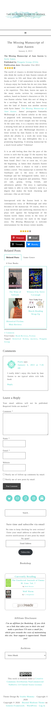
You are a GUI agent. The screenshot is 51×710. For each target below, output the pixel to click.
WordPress (32, 706)
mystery (34, 339)
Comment (8, 411)
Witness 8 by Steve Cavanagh (36, 293)
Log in (42, 706)
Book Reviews (22, 336)
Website (6, 463)
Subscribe (25, 552)
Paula (20, 362)
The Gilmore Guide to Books (25, 15)
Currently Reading (25, 576)
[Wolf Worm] (8, 598)
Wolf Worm (28, 591)
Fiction (32, 336)
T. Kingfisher (29, 594)
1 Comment (9, 333)
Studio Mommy (27, 697)
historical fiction (20, 339)
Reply (10, 384)
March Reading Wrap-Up (35, 312)
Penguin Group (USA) (27, 62)
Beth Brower (29, 586)
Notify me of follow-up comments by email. (25, 475)
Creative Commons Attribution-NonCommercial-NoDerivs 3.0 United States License (25, 682)
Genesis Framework (15, 706)
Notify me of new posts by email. (20, 479)
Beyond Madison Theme (33, 703)
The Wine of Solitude (15, 293)
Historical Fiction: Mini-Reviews (15, 322)
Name (6, 439)
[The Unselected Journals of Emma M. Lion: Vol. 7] (8, 586)
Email (6, 451)
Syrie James (10, 59)
